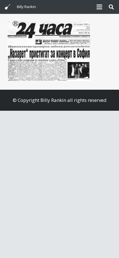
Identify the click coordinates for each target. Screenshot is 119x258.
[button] (111, 7)
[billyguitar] (7, 7)
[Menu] (99, 7)
